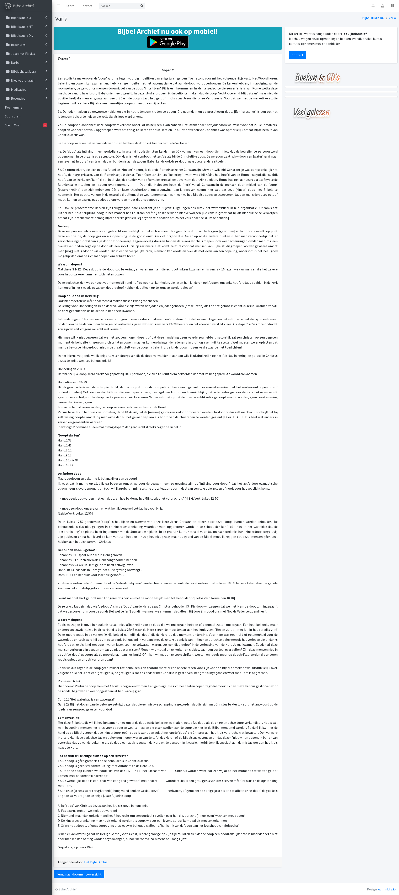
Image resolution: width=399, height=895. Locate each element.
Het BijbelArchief (96, 862)
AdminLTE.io (387, 889)
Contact (86, 6)
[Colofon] (392, 6)
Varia (392, 18)
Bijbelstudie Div (373, 18)
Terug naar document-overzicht (79, 874)
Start (70, 6)
